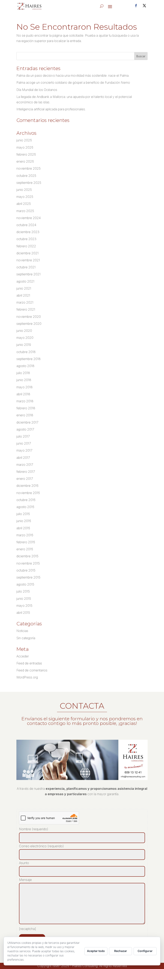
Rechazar (120, 951)
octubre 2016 (25, 500)
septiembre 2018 (28, 359)
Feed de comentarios (31, 670)
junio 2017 (23, 443)
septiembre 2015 (28, 577)
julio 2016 (23, 514)
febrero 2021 (25, 309)
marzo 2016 (24, 535)
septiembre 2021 (28, 274)
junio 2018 (23, 380)
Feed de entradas (29, 663)
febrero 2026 (26, 154)
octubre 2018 (26, 352)
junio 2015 (23, 599)
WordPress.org (27, 677)
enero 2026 (25, 161)
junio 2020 (24, 331)
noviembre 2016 (28, 493)
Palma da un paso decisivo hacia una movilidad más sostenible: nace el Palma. (72, 75)
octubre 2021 (26, 267)
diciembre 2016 (27, 486)
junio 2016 (23, 521)
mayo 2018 (24, 387)
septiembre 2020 (28, 324)
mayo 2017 (24, 450)
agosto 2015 (25, 584)
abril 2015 (23, 613)
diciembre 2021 (27, 253)
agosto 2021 (25, 281)
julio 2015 (23, 591)
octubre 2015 (25, 570)
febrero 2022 (26, 246)
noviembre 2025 (28, 168)
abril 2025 (23, 204)
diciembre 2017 (27, 422)
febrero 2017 (25, 472)
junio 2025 (24, 190)
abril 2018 (23, 394)
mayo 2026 (24, 147)
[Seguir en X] (144, 5)
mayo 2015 (24, 606)
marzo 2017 (24, 465)
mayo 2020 (24, 338)
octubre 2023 (26, 239)
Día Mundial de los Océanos (36, 90)
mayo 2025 (24, 197)
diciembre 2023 (27, 232)
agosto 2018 (25, 366)
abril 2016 (23, 528)
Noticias (22, 631)
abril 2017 (23, 458)
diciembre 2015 (27, 556)
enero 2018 (24, 415)
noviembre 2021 (28, 260)
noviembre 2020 (28, 317)
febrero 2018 (25, 408)
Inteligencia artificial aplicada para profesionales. (51, 109)
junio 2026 (24, 140)
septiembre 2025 (28, 183)
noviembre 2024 (28, 218)
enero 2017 (24, 479)
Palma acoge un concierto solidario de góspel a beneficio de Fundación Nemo (73, 82)
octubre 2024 (26, 225)
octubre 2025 (26, 176)
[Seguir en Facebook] (136, 5)
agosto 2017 (25, 429)
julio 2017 (23, 436)
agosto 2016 (25, 507)
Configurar (145, 951)
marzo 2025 (25, 211)
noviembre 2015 (28, 563)
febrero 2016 (25, 542)
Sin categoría (25, 638)
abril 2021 (23, 295)
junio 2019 (23, 345)
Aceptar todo (96, 951)
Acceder (22, 656)
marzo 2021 (24, 302)
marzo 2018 (24, 401)
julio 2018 (23, 373)
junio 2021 (23, 288)
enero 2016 (24, 549)
